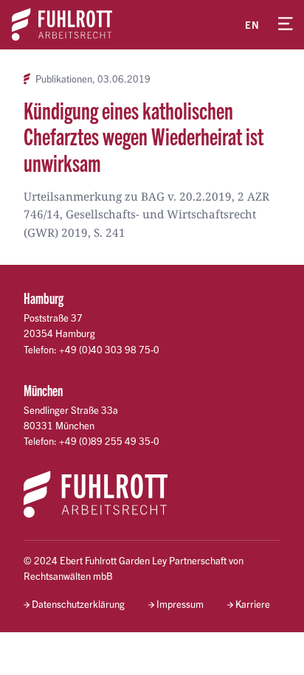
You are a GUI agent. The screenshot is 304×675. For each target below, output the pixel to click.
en (252, 24)
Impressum (180, 604)
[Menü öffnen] (285, 24)
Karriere (252, 604)
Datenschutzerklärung (78, 604)
